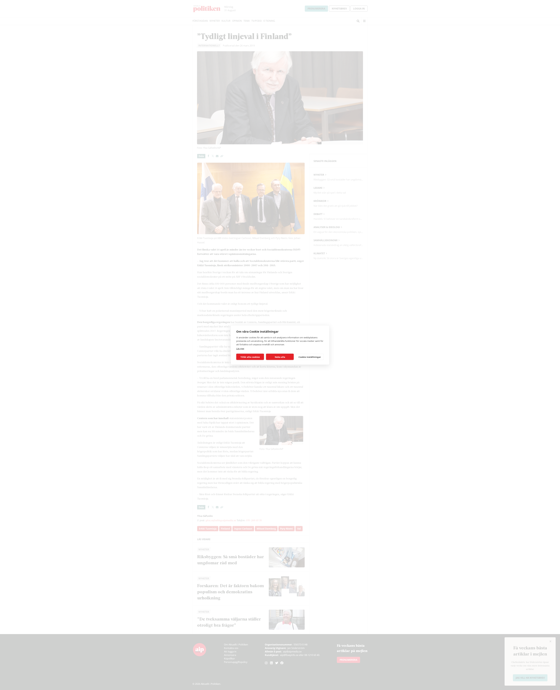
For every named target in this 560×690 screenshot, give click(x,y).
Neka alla (280, 356)
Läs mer (240, 348)
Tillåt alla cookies (250, 356)
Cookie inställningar (310, 356)
